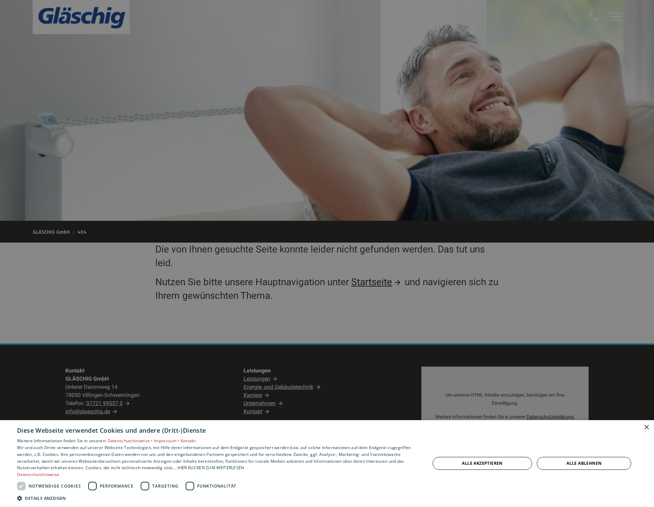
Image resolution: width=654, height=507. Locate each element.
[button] (217, 498)
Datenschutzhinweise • (131, 441)
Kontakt (188, 441)
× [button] (646, 427)
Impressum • (167, 441)
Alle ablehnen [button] (584, 463)
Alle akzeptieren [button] (482, 463)
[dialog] (327, 463)
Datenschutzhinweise (38, 474)
